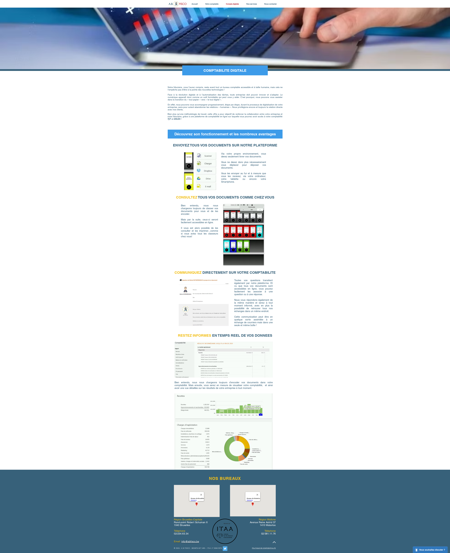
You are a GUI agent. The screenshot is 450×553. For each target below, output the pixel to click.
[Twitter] (225, 548)
